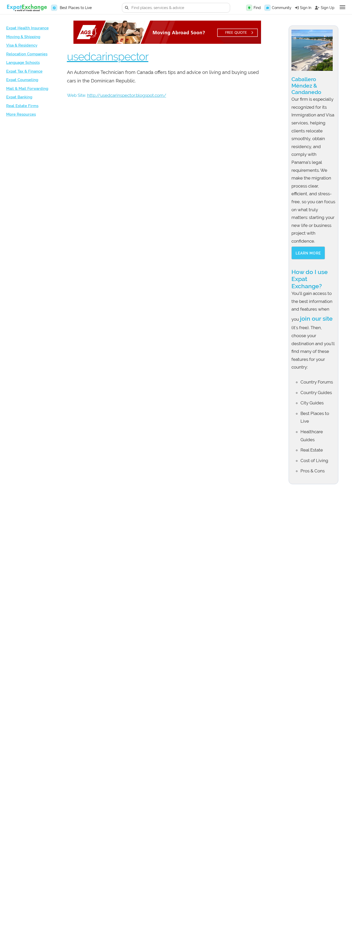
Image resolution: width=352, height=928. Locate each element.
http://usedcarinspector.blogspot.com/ (126, 95)
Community (281, 8)
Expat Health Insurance (27, 28)
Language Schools (23, 62)
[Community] (267, 8)
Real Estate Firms (22, 106)
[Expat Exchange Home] (26, 8)
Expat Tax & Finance (24, 71)
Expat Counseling (22, 80)
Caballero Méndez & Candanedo (306, 85)
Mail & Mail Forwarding (27, 88)
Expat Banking (19, 97)
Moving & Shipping (23, 37)
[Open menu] (342, 7)
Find (257, 8)
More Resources (21, 114)
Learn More (308, 253)
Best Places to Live (76, 8)
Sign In (305, 8)
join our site (316, 318)
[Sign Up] (317, 8)
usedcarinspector (107, 56)
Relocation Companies (26, 54)
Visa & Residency (21, 45)
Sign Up (327, 8)
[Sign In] (297, 8)
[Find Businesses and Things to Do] (249, 8)
